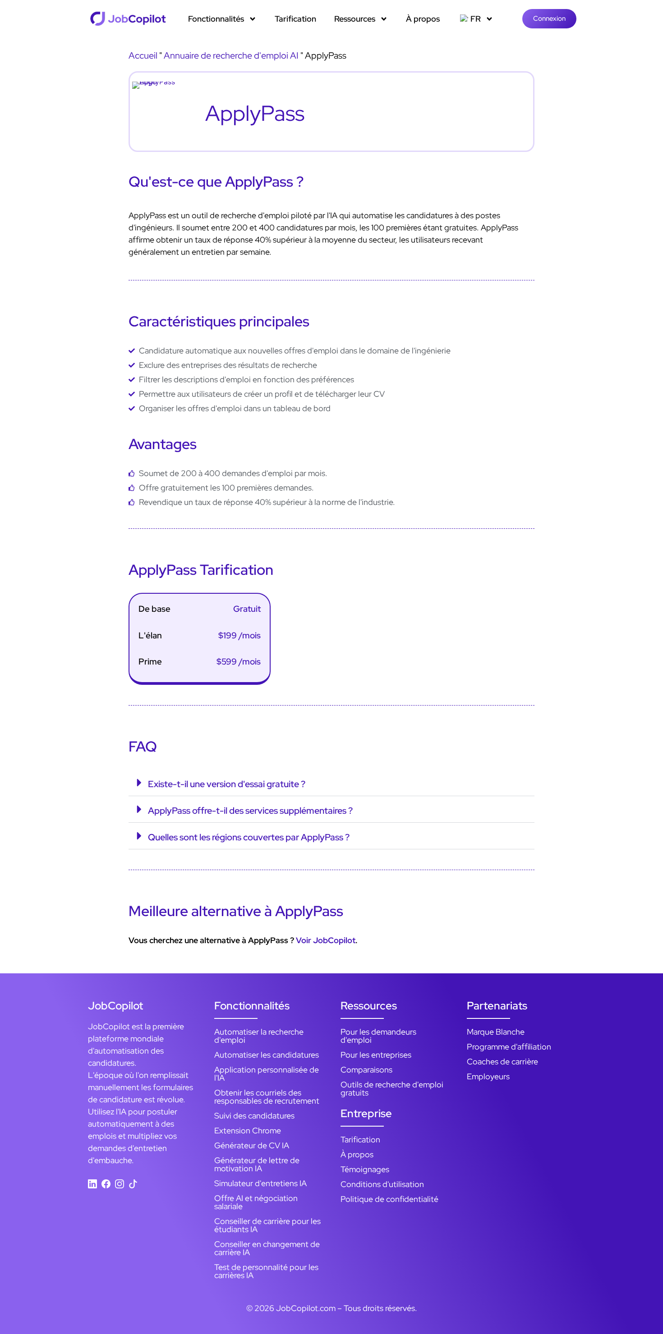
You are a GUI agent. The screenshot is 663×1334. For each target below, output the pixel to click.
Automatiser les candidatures (266, 1055)
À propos (423, 19)
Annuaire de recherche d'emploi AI (231, 55)
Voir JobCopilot (325, 940)
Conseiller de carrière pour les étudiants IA (267, 1225)
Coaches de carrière (502, 1061)
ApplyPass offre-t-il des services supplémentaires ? (250, 810)
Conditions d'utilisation (382, 1184)
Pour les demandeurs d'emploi (378, 1036)
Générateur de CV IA (251, 1145)
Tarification (295, 19)
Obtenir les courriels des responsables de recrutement (266, 1096)
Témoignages (365, 1169)
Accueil (143, 55)
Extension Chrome (247, 1130)
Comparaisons (366, 1069)
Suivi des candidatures (254, 1115)
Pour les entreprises (376, 1055)
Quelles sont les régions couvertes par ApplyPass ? (249, 837)
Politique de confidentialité (389, 1199)
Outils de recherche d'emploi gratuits (392, 1088)
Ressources (354, 19)
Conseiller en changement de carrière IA (267, 1248)
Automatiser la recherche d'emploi (259, 1036)
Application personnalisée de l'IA (266, 1073)
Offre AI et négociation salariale (256, 1202)
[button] (331, 783)
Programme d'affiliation (509, 1046)
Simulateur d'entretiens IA (260, 1183)
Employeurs (488, 1076)
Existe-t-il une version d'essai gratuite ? (226, 784)
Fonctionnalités (216, 19)
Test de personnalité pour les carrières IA (266, 1271)
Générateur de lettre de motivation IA (256, 1164)
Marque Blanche (496, 1032)
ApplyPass (254, 113)
